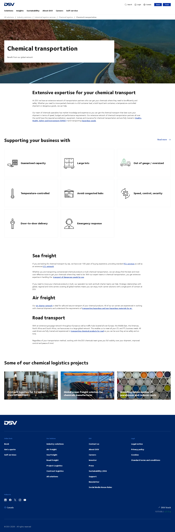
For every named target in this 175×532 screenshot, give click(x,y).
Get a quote (10, 449)
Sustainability (33, 10)
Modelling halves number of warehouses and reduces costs (138, 393)
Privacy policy (137, 449)
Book (158, 4)
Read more (162, 139)
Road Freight (53, 460)
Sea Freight (52, 454)
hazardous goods (89, 120)
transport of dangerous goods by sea (68, 277)
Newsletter (94, 481)
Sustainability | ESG (98, 470)
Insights (20, 10)
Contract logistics (55, 470)
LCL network (48, 266)
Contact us (94, 443)
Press (91, 465)
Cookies (135, 455)
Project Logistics (54, 465)
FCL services (129, 263)
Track (167, 4)
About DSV (48, 10)
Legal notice (137, 443)
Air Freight (52, 449)
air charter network (44, 305)
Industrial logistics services (45, 17)
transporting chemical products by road (87, 331)
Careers (59, 10)
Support (93, 476)
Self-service (72, 10)
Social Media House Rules (100, 487)
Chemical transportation (86, 17)
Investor (93, 460)
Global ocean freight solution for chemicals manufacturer (83, 393)
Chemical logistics (66, 17)
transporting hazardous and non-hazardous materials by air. (107, 308)
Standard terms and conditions (145, 460)
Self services (10, 454)
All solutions (9, 17)
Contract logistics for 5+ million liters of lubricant (26, 393)
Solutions (8, 10)
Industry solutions (24, 17)
